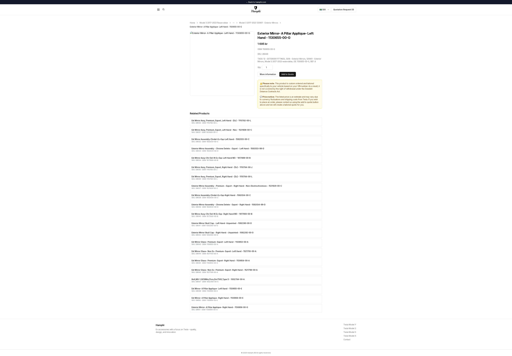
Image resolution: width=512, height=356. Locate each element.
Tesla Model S (349, 332)
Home (192, 23)
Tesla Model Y (349, 324)
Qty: (259, 67)
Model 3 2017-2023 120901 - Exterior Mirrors (258, 23)
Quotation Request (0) (343, 9)
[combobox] (324, 9)
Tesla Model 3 (349, 328)
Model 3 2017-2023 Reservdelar (214, 23)
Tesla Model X (349, 336)
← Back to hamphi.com (256, 2)
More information (268, 74)
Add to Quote (287, 74)
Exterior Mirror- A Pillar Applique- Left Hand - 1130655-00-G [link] (216, 27)
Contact (346, 339)
